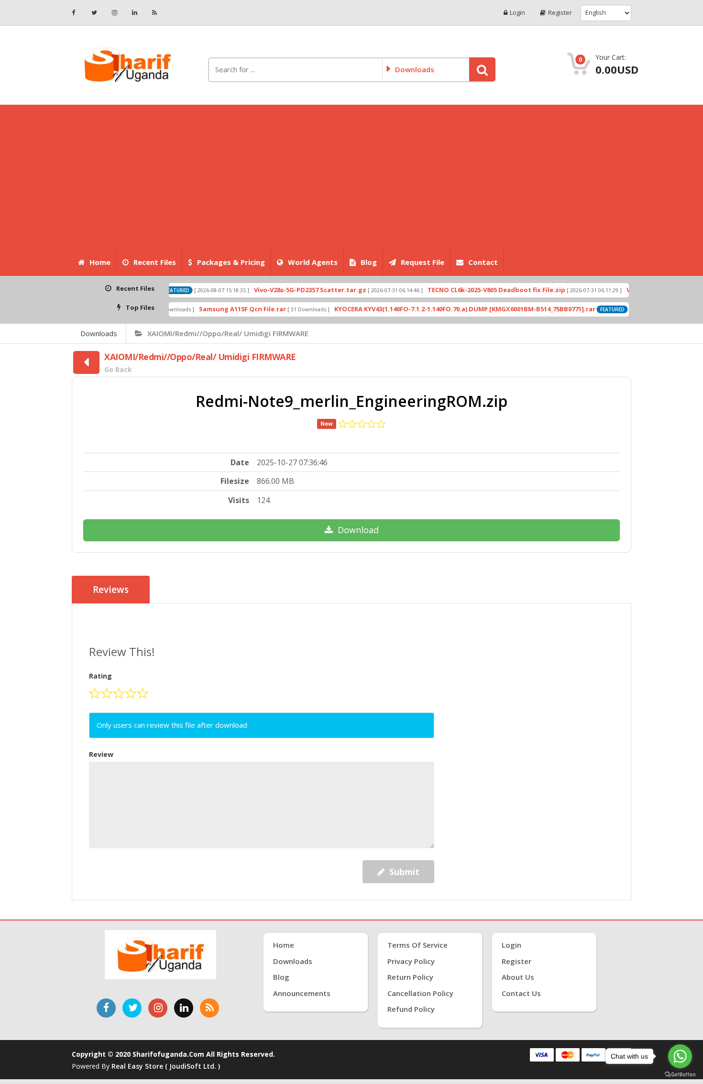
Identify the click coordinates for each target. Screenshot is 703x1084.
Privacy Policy (411, 961)
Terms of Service (417, 945)
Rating (100, 675)
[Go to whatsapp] (680, 1056)
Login (517, 12)
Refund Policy (411, 1009)
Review (101, 754)
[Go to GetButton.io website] (680, 1074)
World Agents (313, 262)
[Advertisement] (351, 176)
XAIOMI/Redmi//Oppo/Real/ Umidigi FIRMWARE (227, 333)
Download (358, 530)
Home (99, 262)
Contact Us (521, 993)
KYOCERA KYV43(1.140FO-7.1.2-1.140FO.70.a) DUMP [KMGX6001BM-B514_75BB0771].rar (436, 309)
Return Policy (410, 977)
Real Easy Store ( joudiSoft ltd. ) (165, 1066)
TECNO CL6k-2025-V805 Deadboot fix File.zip (468, 289)
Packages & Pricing (231, 262)
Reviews (111, 589)
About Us (518, 977)
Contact (483, 262)
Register (560, 12)
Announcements (301, 993)
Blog (369, 262)
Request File (422, 262)
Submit (404, 871)
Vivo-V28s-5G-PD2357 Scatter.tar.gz (281, 289)
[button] (482, 69)
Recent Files (154, 262)
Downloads (98, 333)
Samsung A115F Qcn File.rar (213, 309)
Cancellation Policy (420, 993)
